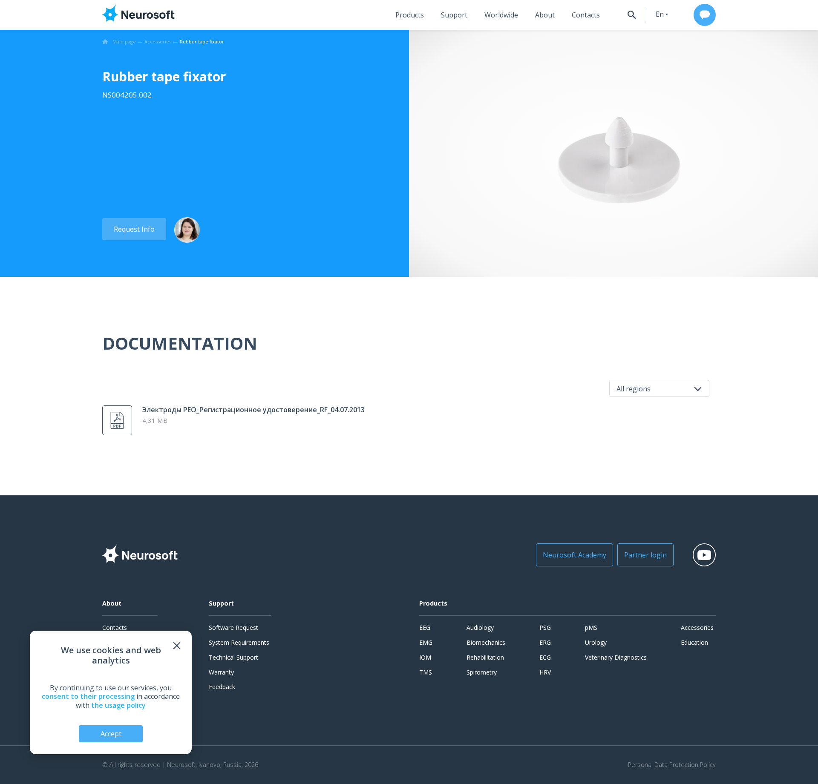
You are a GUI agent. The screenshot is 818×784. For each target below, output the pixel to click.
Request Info (134, 229)
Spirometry (482, 672)
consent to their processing (88, 696)
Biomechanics (486, 642)
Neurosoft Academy (574, 555)
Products (409, 15)
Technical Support (233, 657)
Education (694, 642)
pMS (591, 627)
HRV (545, 672)
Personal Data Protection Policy (672, 765)
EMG (425, 642)
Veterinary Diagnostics (616, 657)
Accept (111, 733)
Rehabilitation (485, 657)
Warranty (221, 672)
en (660, 14)
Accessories (697, 627)
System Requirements (239, 642)
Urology (596, 642)
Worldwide (501, 15)
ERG (545, 642)
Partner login (645, 555)
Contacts (586, 15)
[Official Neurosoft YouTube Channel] (704, 554)
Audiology (480, 627)
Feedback (222, 687)
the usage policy (118, 705)
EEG (424, 627)
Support (454, 15)
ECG (545, 657)
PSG (545, 627)
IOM (425, 657)
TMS (425, 672)
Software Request (233, 627)
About (545, 15)
